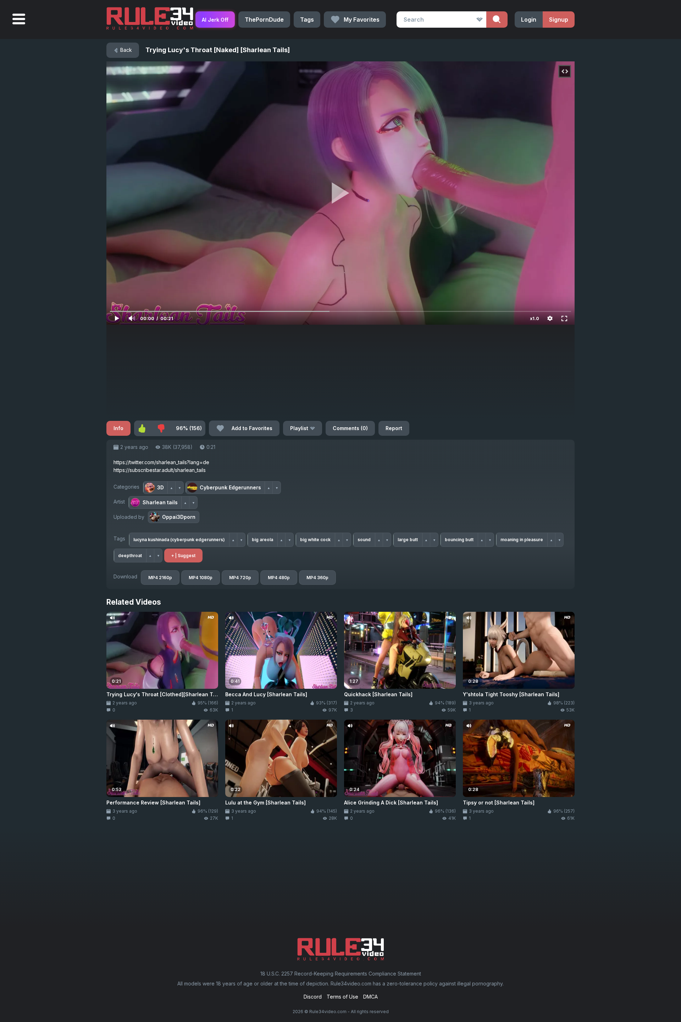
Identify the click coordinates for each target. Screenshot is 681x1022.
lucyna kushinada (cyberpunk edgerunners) (179, 539)
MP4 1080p (200, 577)
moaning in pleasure (521, 539)
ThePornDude (264, 19)
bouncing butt (459, 539)
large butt (408, 539)
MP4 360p (317, 577)
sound (364, 539)
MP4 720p (240, 577)
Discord (313, 997)
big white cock (315, 539)
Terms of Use (342, 997)
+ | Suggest (183, 555)
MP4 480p (279, 577)
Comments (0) (350, 428)
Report (394, 428)
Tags (307, 19)
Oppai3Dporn (178, 517)
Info (118, 428)
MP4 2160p (160, 577)
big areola (262, 539)
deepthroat (130, 555)
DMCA (370, 997)
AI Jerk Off (215, 20)
